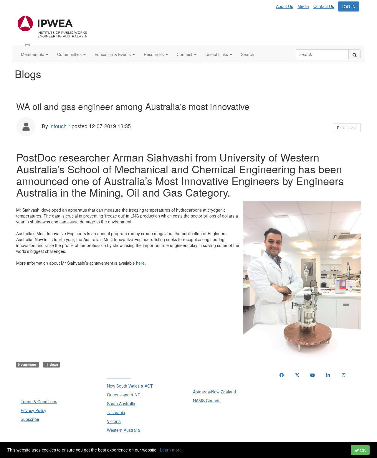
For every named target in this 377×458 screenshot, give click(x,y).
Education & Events (113, 54)
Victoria (114, 421)
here (140, 263)
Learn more (171, 450)
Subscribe (30, 419)
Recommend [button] (347, 127)
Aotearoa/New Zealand (214, 392)
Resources (154, 54)
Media (303, 6)
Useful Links (217, 54)
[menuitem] (286, 5)
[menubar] (306, 5)
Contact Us (323, 6)
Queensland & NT (123, 395)
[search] (355, 54)
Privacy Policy (33, 410)
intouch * (59, 126)
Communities (70, 54)
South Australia (121, 403)
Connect (185, 54)
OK (362, 450)
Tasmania (116, 412)
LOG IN (348, 6)
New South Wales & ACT (130, 386)
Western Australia (123, 430)
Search (247, 54)
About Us (284, 6)
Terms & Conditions (39, 401)
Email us (288, 405)
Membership (33, 54)
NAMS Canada (207, 400)
